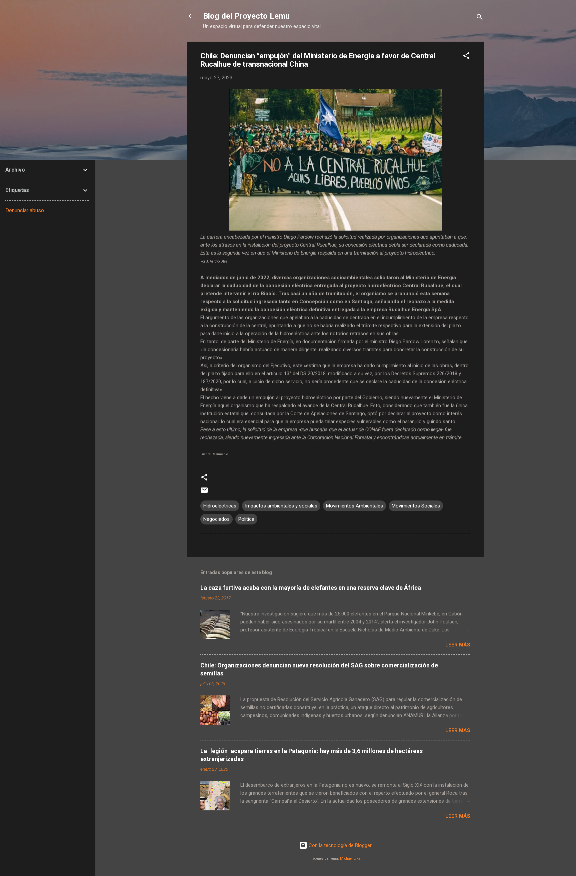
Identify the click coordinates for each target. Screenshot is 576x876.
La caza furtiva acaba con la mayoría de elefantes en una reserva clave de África (310, 587)
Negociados (216, 519)
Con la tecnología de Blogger (339, 845)
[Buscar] (480, 18)
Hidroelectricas (219, 506)
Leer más (457, 645)
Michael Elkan (351, 858)
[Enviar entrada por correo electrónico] (204, 492)
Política (246, 519)
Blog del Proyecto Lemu (246, 16)
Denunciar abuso (24, 210)
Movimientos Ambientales (354, 506)
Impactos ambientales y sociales (281, 506)
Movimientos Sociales (416, 506)
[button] (466, 57)
